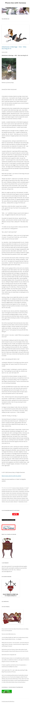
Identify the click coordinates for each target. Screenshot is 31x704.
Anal (6, 489)
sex (7, 500)
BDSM (19, 489)
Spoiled (16, 500)
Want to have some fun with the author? (11, 476)
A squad (3, 489)
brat (11, 491)
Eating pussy (25, 493)
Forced (10, 494)
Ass (17, 489)
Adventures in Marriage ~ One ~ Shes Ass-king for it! (14, 48)
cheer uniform (15, 491)
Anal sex (14, 488)
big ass (22, 489)
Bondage (8, 491)
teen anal (8, 501)
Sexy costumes (11, 500)
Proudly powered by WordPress (8, 701)
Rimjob (15, 498)
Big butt (26, 489)
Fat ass (6, 494)
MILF (22, 496)
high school (14, 494)
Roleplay (23, 498)
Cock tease (26, 491)
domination (19, 493)
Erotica (17, 488)
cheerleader (21, 491)
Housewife (25, 494)
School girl (4, 500)
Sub (20, 500)
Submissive (23, 500)
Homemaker (20, 494)
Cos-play (3, 493)
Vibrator (15, 501)
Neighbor (25, 496)
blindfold (4, 491)
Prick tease (4, 498)
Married (18, 496)
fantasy (3, 494)
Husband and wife (6, 496)
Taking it (3, 501)
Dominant (14, 493)
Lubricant (14, 496)
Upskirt (11, 501)
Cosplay (7, 493)
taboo (27, 500)
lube (11, 496)
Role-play (22, 488)
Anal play (10, 489)
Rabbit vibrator (10, 498)
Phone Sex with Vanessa (15, 3)
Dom (11, 493)
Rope (27, 498)
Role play (19, 498)
